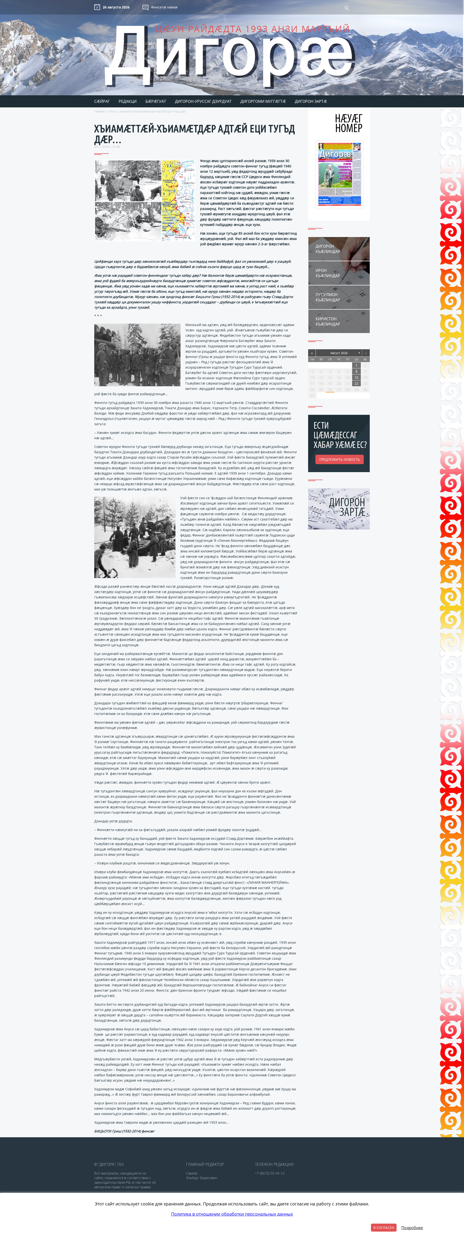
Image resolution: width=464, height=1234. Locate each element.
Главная (99, 111)
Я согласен (383, 1227)
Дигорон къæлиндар (328, 249)
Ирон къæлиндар (328, 273)
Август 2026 (339, 353)
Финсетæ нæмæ (164, 7)
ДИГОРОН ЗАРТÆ (311, 101)
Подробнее (412, 1227)
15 (356, 377)
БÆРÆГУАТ (155, 101)
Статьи (112, 111)
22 (356, 383)
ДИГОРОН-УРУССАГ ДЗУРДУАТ (203, 101)
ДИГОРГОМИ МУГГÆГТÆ (263, 101)
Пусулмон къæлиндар (328, 297)
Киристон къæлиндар (328, 321)
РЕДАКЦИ (128, 101)
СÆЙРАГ (102, 101)
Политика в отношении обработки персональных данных (232, 1214)
